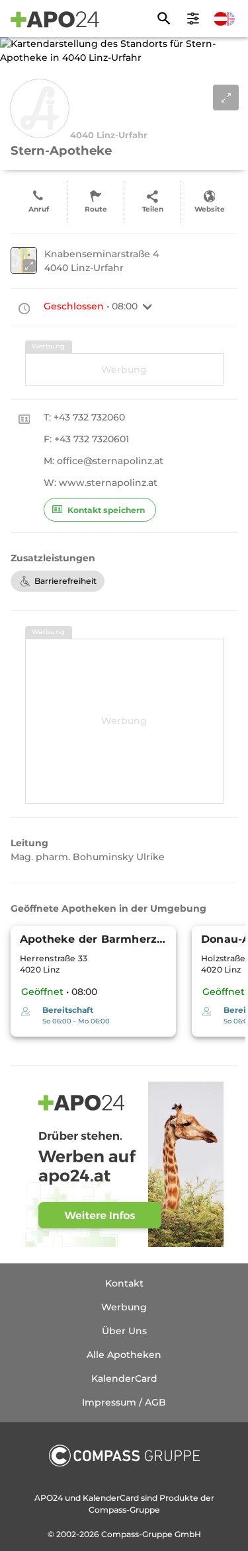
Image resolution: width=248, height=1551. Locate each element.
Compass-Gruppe (138, 1534)
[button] (147, 306)
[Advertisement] (124, 369)
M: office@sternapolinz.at (103, 461)
